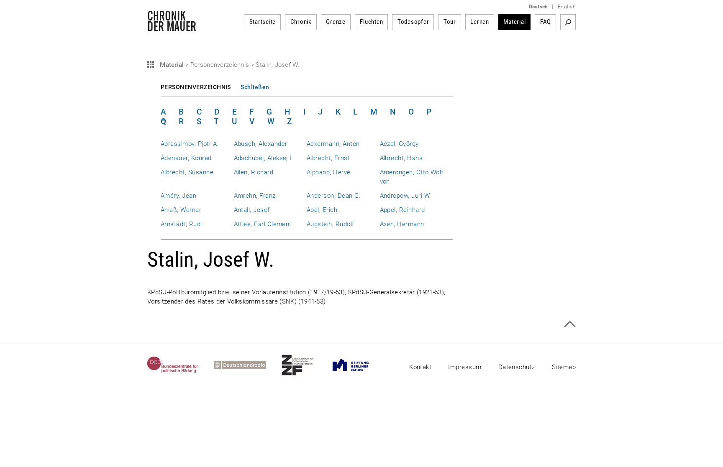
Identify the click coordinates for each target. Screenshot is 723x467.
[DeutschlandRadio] (248, 365)
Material (514, 22)
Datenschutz (516, 367)
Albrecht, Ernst (328, 158)
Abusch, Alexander (260, 144)
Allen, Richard (254, 172)
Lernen (479, 22)
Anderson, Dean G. (334, 195)
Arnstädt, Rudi (181, 224)
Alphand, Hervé (329, 172)
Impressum (464, 367)
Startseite (262, 22)
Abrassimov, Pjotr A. (190, 144)
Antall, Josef (252, 210)
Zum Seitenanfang (570, 324)
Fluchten (371, 22)
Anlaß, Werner (181, 210)
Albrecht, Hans (401, 158)
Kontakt (420, 367)
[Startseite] (171, 27)
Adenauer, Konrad (186, 158)
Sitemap (564, 367)
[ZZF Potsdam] (305, 365)
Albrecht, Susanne (187, 172)
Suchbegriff (568, 22)
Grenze (336, 22)
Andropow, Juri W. (405, 195)
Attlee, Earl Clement (263, 224)
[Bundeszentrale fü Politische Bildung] (180, 365)
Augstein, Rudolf (330, 224)
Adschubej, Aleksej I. (264, 158)
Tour (450, 22)
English (567, 7)
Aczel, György (399, 144)
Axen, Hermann (402, 224)
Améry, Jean (178, 195)
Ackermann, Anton (333, 144)
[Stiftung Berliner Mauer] (358, 365)
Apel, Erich (322, 210)
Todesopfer (413, 22)
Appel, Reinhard (402, 210)
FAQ (545, 22)
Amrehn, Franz (255, 195)
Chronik (301, 22)
